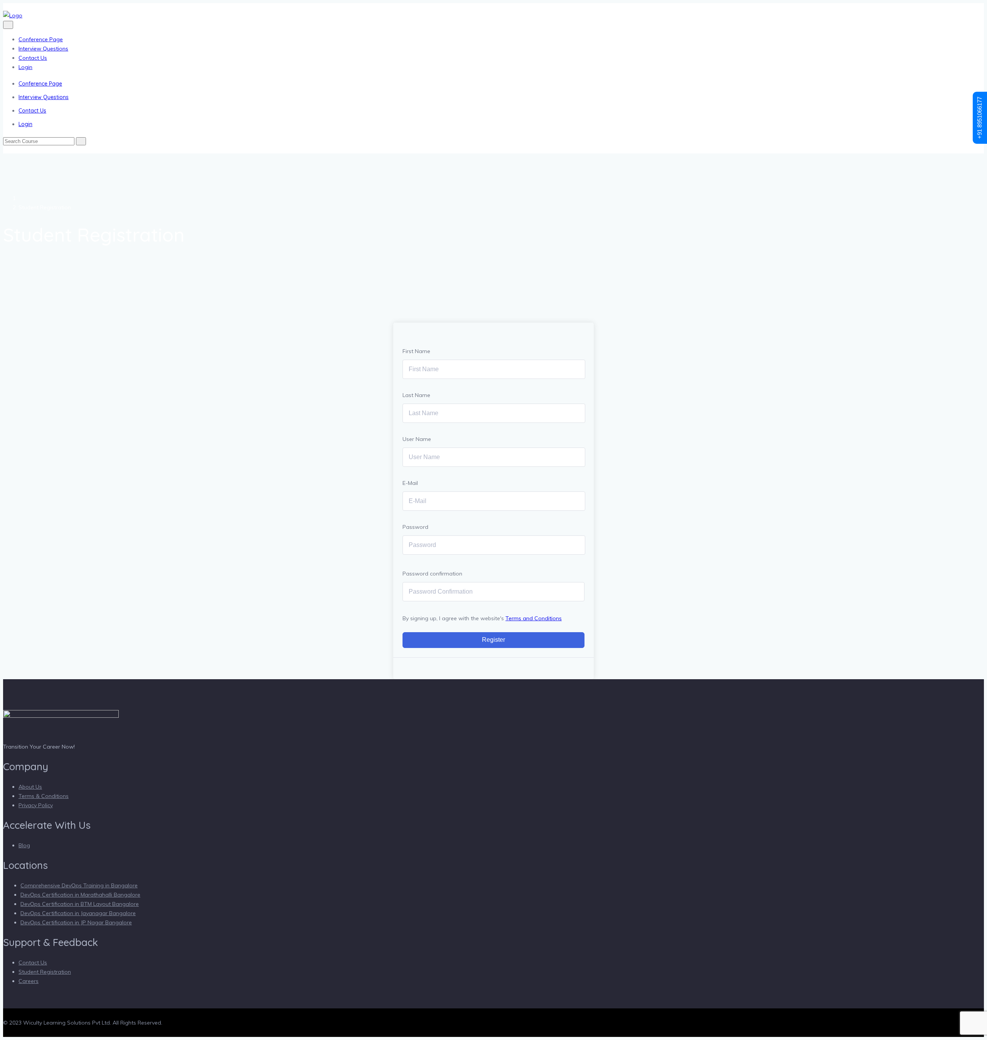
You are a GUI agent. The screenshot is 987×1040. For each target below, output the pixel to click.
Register (493, 639)
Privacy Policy (36, 805)
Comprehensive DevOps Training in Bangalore (79, 885)
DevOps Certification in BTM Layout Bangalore (79, 903)
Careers (29, 981)
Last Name (416, 395)
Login (25, 67)
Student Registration (45, 971)
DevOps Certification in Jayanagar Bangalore (78, 913)
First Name (416, 351)
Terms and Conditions (533, 618)
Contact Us (33, 57)
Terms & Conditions (44, 796)
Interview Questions (43, 48)
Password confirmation (432, 573)
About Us (30, 786)
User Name (417, 439)
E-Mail (410, 483)
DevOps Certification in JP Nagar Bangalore (76, 922)
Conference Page (41, 39)
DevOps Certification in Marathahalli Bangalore (80, 894)
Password (415, 526)
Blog (24, 845)
